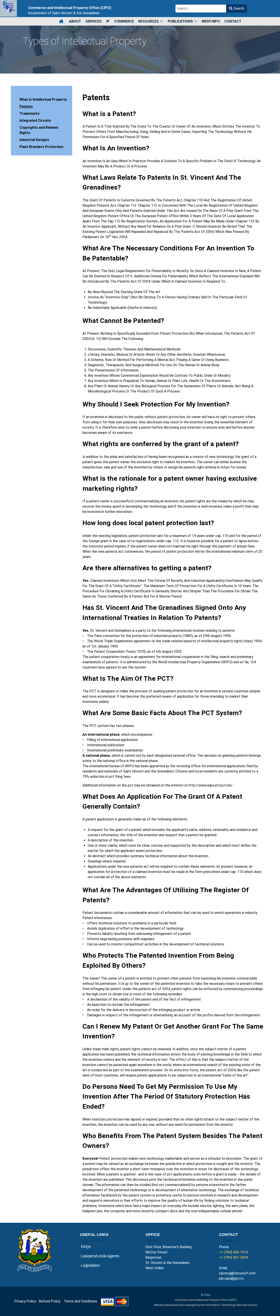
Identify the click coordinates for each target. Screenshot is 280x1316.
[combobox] (200, 8)
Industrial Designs (34, 140)
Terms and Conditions (82, 1301)
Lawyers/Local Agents (100, 1256)
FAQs (86, 1246)
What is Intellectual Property (43, 99)
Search (238, 8)
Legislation (90, 1265)
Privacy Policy (25, 1301)
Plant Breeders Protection (41, 147)
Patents (26, 106)
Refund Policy (51, 1301)
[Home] (62, 21)
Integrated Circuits (35, 120)
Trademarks (29, 113)
